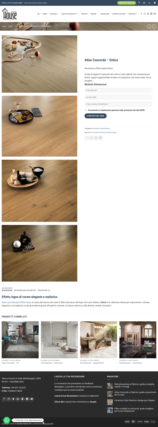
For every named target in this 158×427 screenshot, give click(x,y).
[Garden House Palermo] (139, 3)
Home (44, 14)
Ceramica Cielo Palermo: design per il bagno (135, 400)
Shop (11, 26)
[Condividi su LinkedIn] (101, 138)
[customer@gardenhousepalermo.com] (144, 3)
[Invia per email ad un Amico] (91, 138)
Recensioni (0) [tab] (44, 290)
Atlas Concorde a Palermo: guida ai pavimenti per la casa (135, 393)
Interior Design (22, 26)
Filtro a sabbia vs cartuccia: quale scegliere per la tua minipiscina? (134, 409)
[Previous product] (154, 26)
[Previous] (2, 346)
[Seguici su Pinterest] (148, 14)
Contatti (132, 14)
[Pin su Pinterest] (96, 138)
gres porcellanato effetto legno (17, 302)
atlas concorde (93, 132)
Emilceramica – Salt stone (51, 363)
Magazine (105, 14)
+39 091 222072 (18, 387)
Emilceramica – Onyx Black (130, 363)
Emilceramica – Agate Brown (92, 363)
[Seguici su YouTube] (155, 14)
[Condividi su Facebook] (87, 138)
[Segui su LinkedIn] (151, 14)
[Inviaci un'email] (18, 399)
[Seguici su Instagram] (145, 14)
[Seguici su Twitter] (13, 399)
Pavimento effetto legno (107, 132)
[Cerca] (38, 14)
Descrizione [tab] (7, 290)
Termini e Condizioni (24, 420)
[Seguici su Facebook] (141, 14)
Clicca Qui (59, 402)
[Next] (156, 346)
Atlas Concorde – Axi (10, 363)
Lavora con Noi (118, 14)
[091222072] (150, 3)
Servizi (84, 14)
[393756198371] (155, 3)
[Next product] (149, 26)
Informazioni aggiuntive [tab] (25, 290)
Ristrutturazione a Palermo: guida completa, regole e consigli (135, 385)
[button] (35, 3)
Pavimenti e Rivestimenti (41, 26)
